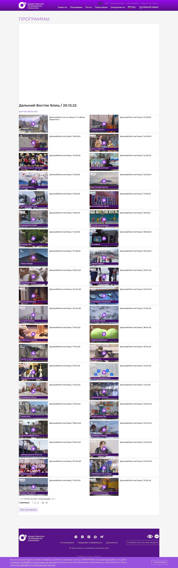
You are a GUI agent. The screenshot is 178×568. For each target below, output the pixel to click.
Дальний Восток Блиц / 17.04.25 (64, 346)
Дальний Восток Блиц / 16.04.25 (135, 346)
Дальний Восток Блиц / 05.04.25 (65, 442)
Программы (76, 7)
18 (43, 502)
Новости (62, 7)
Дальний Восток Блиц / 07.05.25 (64, 251)
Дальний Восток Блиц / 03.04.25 (65, 461)
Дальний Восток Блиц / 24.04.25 (65, 289)
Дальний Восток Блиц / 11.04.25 (135, 385)
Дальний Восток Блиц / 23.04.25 (135, 289)
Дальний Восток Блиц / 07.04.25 (135, 423)
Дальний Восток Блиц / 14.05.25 (64, 232)
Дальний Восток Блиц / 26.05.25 (64, 136)
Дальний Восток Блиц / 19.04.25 (64, 327)
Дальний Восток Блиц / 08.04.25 (65, 423)
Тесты (88, 7)
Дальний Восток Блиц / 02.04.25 (136, 461)
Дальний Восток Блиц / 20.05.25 (135, 174)
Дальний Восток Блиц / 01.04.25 (64, 480)
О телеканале (67, 542)
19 (46, 502)
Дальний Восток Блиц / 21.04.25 (135, 308)
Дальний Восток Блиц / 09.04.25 (136, 404)
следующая (44, 499)
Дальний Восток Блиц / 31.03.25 (135, 480)
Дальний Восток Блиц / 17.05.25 (135, 194)
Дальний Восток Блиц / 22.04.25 (65, 308)
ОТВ (106, 3)
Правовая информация (90, 542)
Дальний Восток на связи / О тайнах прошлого (67, 118)
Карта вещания (132, 3)
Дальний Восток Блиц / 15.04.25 (64, 365)
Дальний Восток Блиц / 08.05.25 (135, 232)
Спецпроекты (117, 7)
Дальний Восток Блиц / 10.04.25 (64, 404)
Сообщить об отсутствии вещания (143, 542)
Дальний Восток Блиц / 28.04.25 (65, 270)
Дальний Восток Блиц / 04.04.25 (136, 442)
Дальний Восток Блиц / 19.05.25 (64, 194)
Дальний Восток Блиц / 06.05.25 (135, 251)
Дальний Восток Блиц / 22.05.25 (135, 155)
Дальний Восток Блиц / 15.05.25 (135, 213)
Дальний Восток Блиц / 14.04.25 (135, 365)
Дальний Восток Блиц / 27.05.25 (135, 117)
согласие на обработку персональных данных (33, 562)
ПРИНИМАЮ (159, 562)
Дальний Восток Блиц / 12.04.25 (64, 385)
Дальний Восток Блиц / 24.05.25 (135, 136)
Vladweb (97, 556)
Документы (112, 542)
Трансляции (101, 7)
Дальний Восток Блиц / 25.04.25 (135, 270)
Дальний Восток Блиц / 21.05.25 (64, 174)
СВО (133, 7)
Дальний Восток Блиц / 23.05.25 (64, 155)
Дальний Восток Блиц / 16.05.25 (64, 213)
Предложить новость (149, 3)
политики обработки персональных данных (32, 565)
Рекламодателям (117, 3)
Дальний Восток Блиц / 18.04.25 (135, 327)
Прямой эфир (150, 7)
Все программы (28, 510)
